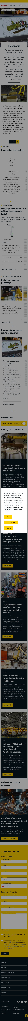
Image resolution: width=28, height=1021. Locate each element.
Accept (9, 528)
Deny (8, 517)
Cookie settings (11, 522)
